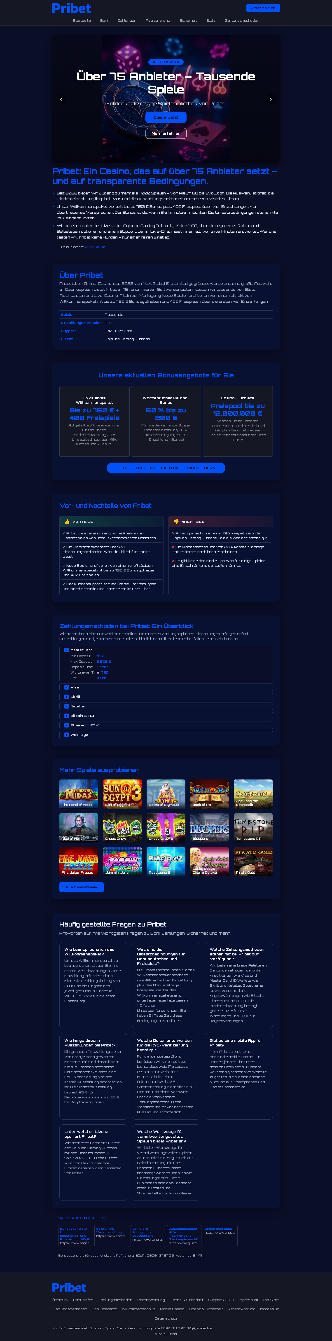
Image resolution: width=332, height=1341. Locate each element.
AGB (166, 133)
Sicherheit (188, 20)
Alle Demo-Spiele (81, 887)
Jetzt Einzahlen (166, 117)
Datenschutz (166, 1318)
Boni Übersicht (104, 1309)
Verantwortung (151, 1300)
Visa (74, 687)
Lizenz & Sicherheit (186, 1300)
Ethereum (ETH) (84, 725)
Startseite (82, 20)
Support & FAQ (221, 1300)
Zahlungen (126, 20)
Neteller (78, 706)
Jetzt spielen (263, 8)
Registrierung (158, 20)
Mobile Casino (172, 1309)
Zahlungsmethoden (242, 20)
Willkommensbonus (138, 1309)
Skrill (75, 697)
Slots (211, 20)
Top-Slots (271, 1300)
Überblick (60, 1300)
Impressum (248, 1300)
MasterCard (81, 650)
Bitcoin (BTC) (82, 716)
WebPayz (79, 735)
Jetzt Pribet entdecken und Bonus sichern (166, 468)
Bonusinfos (83, 1300)
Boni (104, 20)
